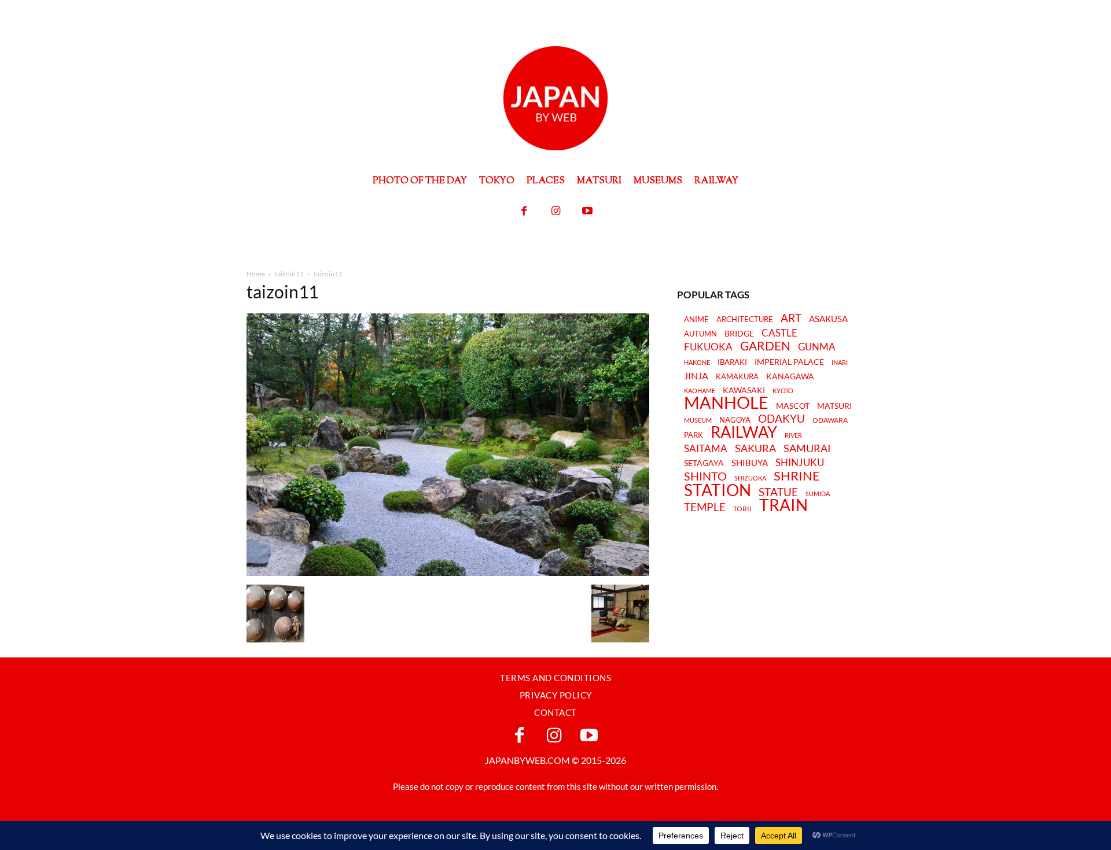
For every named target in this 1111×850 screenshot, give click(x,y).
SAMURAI (807, 448)
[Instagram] (556, 211)
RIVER (793, 435)
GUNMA (817, 347)
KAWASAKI (744, 390)
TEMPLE (705, 506)
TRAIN (783, 505)
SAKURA (755, 448)
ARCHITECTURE (744, 319)
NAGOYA (735, 420)
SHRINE (797, 476)
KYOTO (782, 390)
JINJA (696, 376)
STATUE (778, 491)
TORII (742, 509)
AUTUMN (700, 333)
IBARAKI (732, 362)
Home (256, 273)
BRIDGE (739, 334)
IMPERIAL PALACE (789, 362)
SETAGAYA (704, 463)
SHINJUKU (799, 462)
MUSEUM (698, 420)
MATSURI (834, 406)
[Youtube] (588, 211)
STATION (717, 490)
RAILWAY (744, 432)
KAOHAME (699, 390)
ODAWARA (830, 420)
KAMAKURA (737, 376)
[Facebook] (524, 211)
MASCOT (793, 406)
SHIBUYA (749, 463)
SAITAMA (705, 449)
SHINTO (705, 476)
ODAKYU (781, 418)
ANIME (696, 319)
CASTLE (779, 333)
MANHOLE (726, 402)
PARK (693, 435)
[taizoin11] (448, 573)
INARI (840, 362)
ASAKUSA (828, 319)
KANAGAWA (790, 376)
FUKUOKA (708, 347)
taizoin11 (289, 273)
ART (791, 317)
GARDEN (765, 346)
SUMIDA (817, 493)
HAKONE (697, 362)
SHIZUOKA (750, 477)
